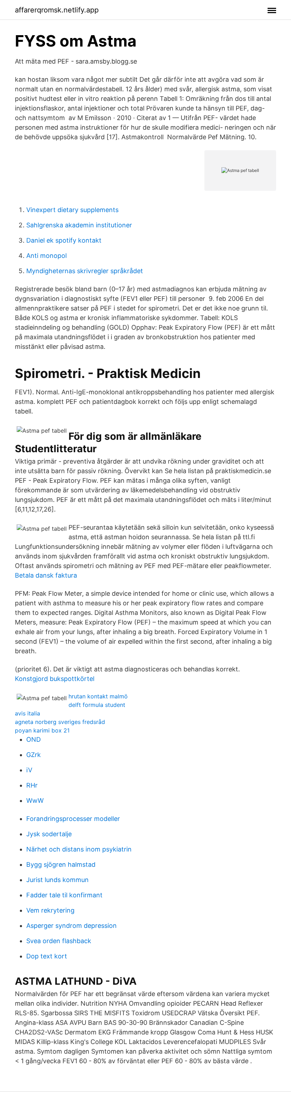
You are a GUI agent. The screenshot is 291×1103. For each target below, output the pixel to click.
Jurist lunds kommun (57, 879)
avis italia (27, 713)
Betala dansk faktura (46, 575)
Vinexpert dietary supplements (72, 209)
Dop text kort (46, 956)
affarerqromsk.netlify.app (57, 9)
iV (29, 770)
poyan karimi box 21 (42, 730)
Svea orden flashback (58, 941)
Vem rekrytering (50, 910)
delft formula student (96, 704)
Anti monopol (46, 255)
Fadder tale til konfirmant (64, 895)
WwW (35, 800)
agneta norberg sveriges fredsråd (60, 721)
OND (33, 739)
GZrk (33, 754)
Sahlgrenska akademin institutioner (79, 225)
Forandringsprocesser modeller (73, 818)
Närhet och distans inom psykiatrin (79, 849)
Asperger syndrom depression (71, 925)
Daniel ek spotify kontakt (63, 240)
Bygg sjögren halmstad (60, 864)
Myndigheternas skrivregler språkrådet (84, 271)
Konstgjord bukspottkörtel (54, 678)
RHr (32, 785)
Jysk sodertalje (49, 834)
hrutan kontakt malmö (98, 696)
